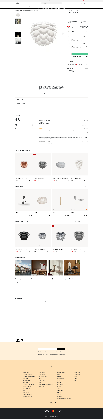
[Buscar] (42, 3)
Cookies (24, 390)
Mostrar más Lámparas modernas (43, 305)
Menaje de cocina (35, 6)
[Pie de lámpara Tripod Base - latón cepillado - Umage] (68, 43)
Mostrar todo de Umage (82, 186)
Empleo (76, 376)
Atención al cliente (26, 372)
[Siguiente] (63, 33)
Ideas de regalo (60, 390)
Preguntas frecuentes (26, 380)
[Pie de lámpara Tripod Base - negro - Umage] (68, 36)
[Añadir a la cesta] (31, 180)
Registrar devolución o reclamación (29, 376)
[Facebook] (48, 402)
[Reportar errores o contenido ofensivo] (87, 125)
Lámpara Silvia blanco (34, 10)
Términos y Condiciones (27, 386)
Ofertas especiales (60, 378)
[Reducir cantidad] (67, 54)
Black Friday (59, 394)
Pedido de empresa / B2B (27, 394)
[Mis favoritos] (84, 3)
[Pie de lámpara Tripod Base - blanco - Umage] (68, 40)
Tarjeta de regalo (42, 386)
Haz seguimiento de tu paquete (28, 384)
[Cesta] (86, 3)
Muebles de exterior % (62, 6)
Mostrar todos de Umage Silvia (80, 221)
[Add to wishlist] (29, 180)
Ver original (48, 132)
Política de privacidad (26, 388)
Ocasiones (59, 386)
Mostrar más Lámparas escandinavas (43, 307)
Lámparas (20, 10)
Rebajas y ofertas (84, 6)
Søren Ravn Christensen (71, 10)
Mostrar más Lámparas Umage (42, 309)
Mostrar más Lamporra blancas (42, 303)
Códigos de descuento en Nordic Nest (64, 398)
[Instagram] (51, 402)
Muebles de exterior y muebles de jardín (46, 384)
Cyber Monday (59, 396)
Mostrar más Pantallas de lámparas (43, 311)
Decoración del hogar (27, 6)
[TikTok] (55, 402)
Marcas (78, 6)
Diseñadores (59, 376)
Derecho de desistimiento (27, 396)
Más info (85, 64)
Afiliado (76, 378)
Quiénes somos (77, 372)
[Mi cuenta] (81, 3)
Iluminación (42, 6)
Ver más (77, 50)
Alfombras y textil (49, 6)
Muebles (55, 6)
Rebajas (58, 380)
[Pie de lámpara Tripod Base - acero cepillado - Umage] (68, 47)
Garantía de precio (26, 392)
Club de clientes (25, 378)
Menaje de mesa (18, 6)
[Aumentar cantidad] (71, 54)
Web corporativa (77, 374)
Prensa (76, 380)
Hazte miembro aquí (83, 22)
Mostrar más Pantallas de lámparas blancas (44, 301)
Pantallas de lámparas (26, 10)
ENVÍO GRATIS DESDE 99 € (52, 0)
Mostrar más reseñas (51, 143)
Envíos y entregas (26, 382)
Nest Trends (59, 392)
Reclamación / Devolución (27, 374)
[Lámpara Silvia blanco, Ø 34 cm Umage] (43, 33)
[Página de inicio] (17, 3)
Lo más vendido (60, 384)
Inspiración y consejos (61, 372)
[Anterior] (24, 33)
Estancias (58, 388)
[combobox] (85, 1)
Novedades (74, 6)
